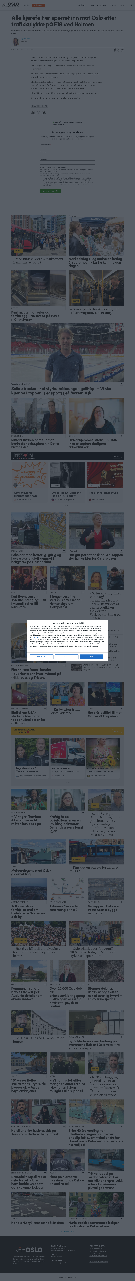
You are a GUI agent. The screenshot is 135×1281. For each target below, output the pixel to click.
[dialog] (67, 640)
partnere (69, 633)
